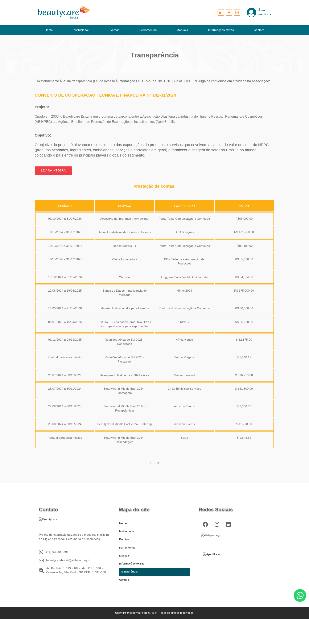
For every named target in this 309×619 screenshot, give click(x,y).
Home (49, 30)
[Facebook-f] (229, 12)
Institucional (80, 30)
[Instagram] (237, 12)
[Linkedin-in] (221, 12)
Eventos (114, 30)
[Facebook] (205, 524)
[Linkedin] (228, 524)
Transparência (128, 571)
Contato (259, 30)
